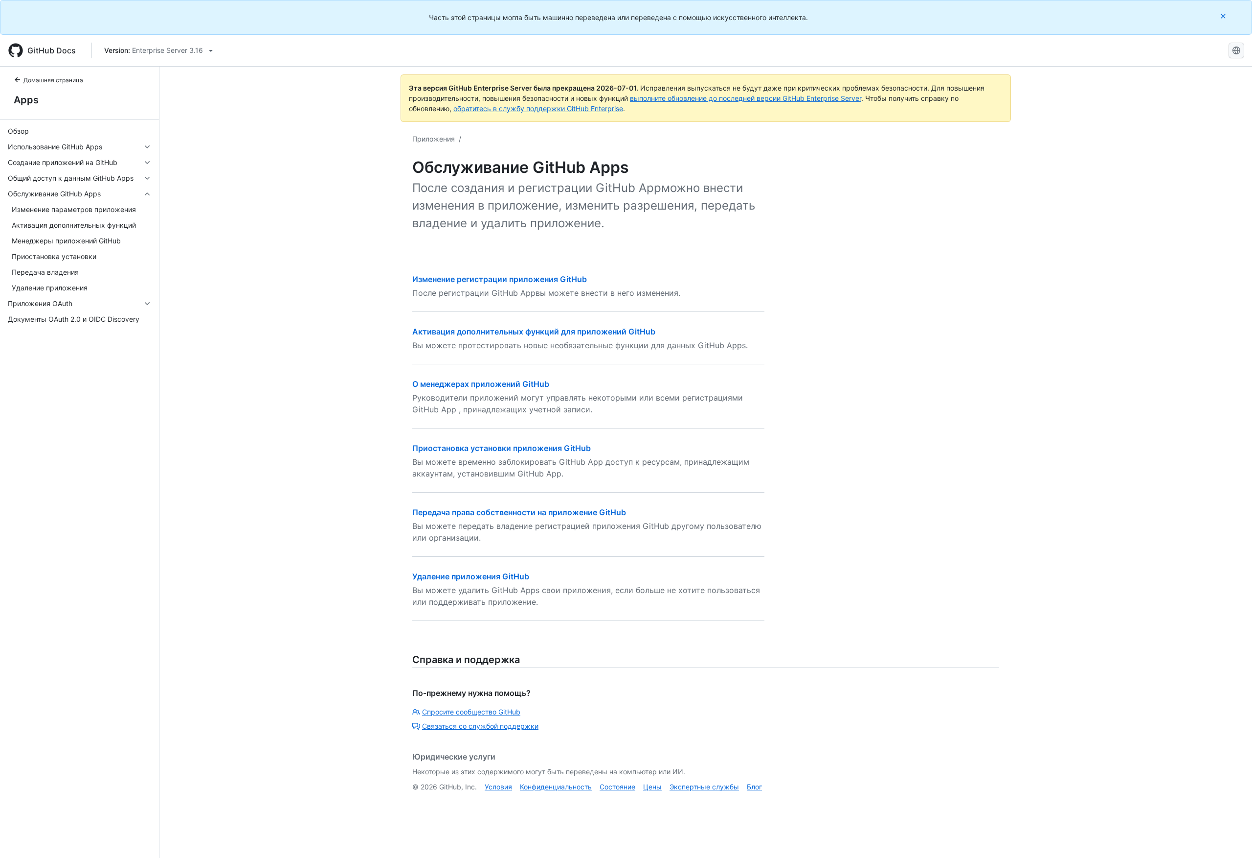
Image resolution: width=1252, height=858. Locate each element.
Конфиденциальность (556, 787)
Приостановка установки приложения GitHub (501, 448)
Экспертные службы (704, 787)
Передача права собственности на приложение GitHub (519, 512)
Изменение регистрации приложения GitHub (499, 279)
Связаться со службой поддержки (480, 726)
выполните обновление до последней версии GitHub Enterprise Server (745, 98)
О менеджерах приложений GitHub (480, 384)
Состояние (617, 787)
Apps (26, 100)
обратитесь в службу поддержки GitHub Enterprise (538, 108)
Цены (652, 787)
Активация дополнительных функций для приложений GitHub (533, 331)
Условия (498, 787)
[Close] (1224, 16)
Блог (754, 787)
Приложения (433, 139)
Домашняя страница (53, 80)
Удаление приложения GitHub (470, 576)
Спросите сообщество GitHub (471, 712)
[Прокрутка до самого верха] (1230, 836)
